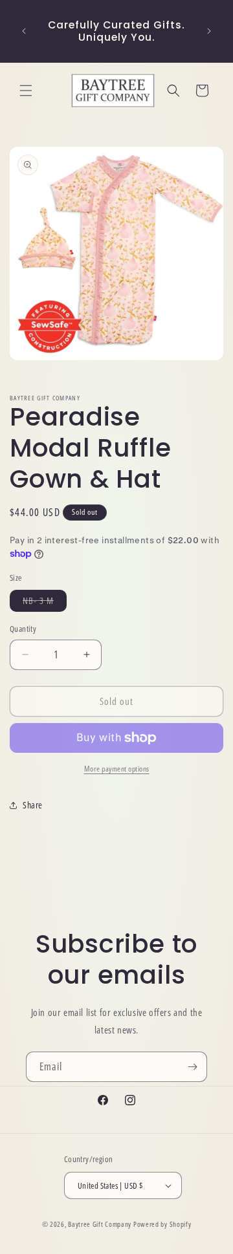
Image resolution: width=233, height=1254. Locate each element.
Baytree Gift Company (99, 1224)
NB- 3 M (45, 603)
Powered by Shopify (162, 1224)
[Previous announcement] (24, 31)
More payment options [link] (117, 768)
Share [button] (33, 805)
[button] (26, 90)
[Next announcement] (209, 31)
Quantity (23, 628)
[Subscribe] (192, 1067)
